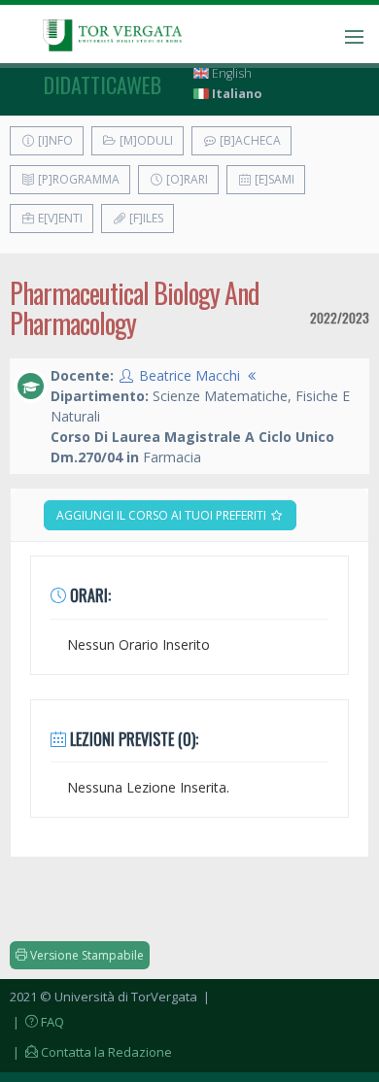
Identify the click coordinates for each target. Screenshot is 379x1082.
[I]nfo (54, 140)
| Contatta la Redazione (91, 1052)
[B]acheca (249, 140)
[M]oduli (145, 140)
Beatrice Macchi (189, 375)
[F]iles (144, 218)
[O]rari (185, 179)
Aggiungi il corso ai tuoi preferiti (162, 515)
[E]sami (273, 179)
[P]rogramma (77, 179)
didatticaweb (102, 84)
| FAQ (37, 1022)
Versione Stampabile (85, 955)
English (230, 73)
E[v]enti (59, 218)
